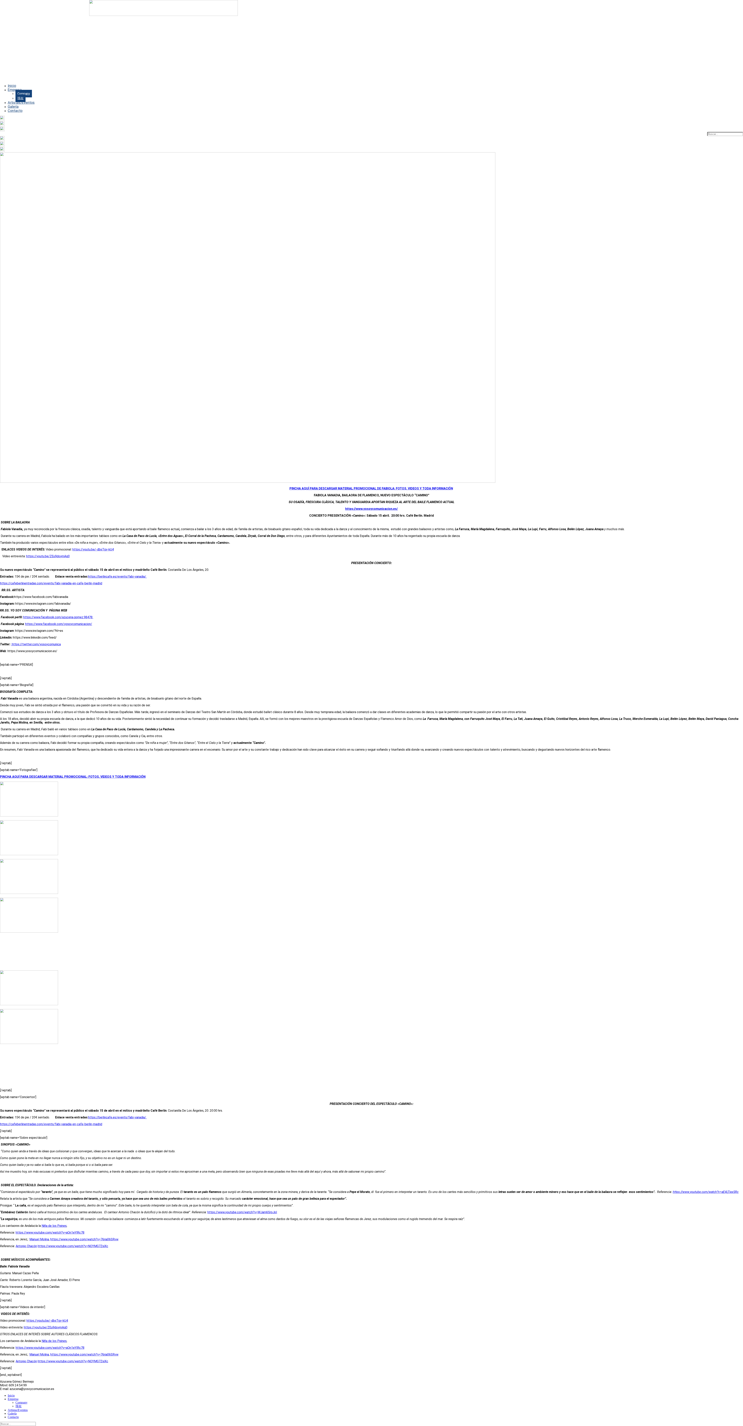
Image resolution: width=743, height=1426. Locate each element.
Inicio (12, 86)
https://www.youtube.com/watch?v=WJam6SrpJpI (242, 1212)
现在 (20, 98)
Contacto (15, 111)
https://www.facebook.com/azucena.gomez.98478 (58, 617)
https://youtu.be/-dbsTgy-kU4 (93, 549)
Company (23, 93)
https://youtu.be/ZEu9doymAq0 (48, 556)
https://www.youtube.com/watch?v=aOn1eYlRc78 (50, 1232)
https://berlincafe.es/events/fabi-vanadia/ (117, 576)
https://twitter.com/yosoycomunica (36, 644)
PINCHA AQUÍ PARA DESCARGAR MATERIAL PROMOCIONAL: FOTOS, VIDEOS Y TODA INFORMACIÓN (73, 777)
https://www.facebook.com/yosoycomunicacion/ (58, 624)
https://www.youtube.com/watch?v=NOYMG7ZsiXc (73, 1246)
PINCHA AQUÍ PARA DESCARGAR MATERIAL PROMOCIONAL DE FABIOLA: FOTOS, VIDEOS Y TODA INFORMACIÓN (371, 488)
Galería (13, 107)
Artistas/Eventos (21, 102)
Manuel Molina (39, 1239)
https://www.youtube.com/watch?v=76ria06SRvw (84, 1239)
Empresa (15, 90)
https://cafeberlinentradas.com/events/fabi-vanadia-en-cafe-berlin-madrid (51, 583)
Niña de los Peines (54, 1226)
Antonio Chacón (26, 1246)
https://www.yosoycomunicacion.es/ (371, 509)
